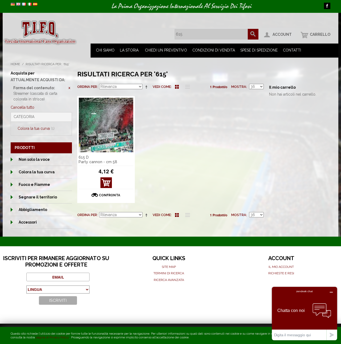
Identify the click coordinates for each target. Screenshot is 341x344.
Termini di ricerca (168, 273)
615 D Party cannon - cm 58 (98, 159)
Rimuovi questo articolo (69, 88)
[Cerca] (253, 34)
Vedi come (162, 87)
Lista (186, 87)
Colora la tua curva (36, 128)
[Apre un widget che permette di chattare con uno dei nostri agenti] (304, 313)
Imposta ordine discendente (147, 87)
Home (15, 64)
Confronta (109, 195)
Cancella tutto (22, 107)
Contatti (292, 50)
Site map (169, 267)
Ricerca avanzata (169, 280)
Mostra (238, 87)
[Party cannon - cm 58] (106, 125)
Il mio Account (281, 267)
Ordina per (87, 87)
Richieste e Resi (281, 273)
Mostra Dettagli (106, 184)
